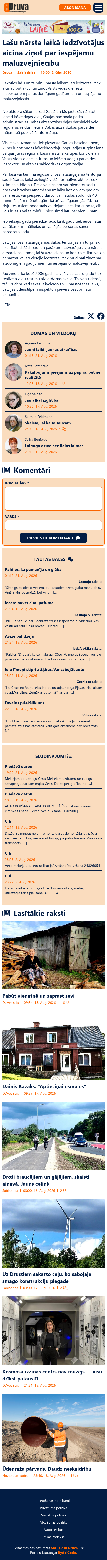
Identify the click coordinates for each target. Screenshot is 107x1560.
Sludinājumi (50, 756)
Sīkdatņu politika (53, 1515)
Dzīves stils (10, 1002)
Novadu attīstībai (15, 1475)
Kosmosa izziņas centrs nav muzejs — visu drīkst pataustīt (52, 1375)
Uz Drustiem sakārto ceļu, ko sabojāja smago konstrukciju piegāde (46, 1277)
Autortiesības (53, 1529)
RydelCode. (67, 1552)
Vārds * (12, 516)
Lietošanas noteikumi (54, 1500)
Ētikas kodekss (53, 1536)
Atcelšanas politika (53, 1522)
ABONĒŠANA (75, 7)
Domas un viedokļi (53, 333)
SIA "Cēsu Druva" (65, 1547)
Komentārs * (17, 483)
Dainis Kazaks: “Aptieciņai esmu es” (44, 1085)
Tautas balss (50, 559)
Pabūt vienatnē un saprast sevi (38, 995)
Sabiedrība (26, 72)
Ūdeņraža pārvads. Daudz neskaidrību (46, 1468)
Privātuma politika (53, 1507)
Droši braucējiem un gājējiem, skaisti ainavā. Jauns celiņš (45, 1180)
